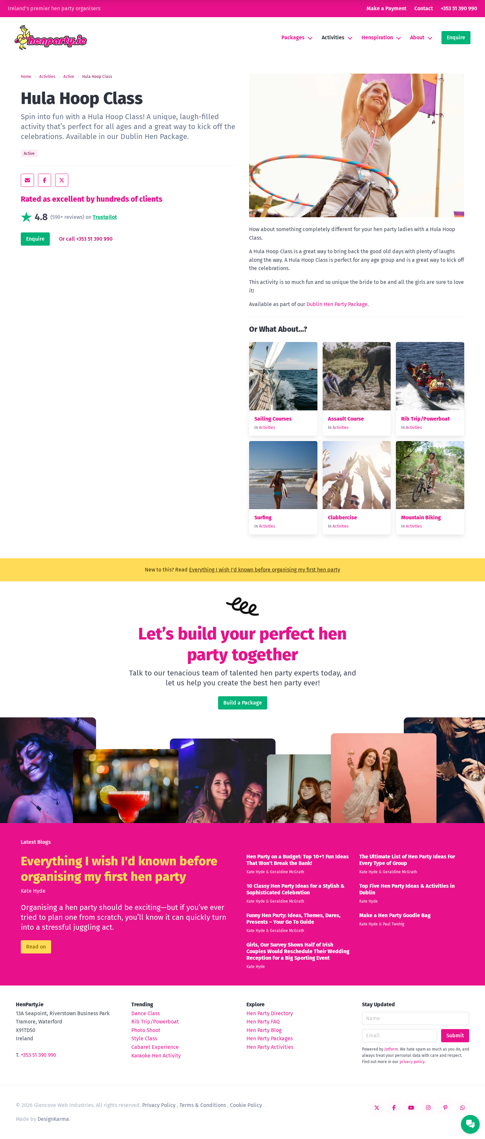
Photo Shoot (145, 1030)
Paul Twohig (393, 924)
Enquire (456, 37)
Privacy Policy (159, 1105)
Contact (423, 8)
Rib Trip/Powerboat (425, 419)
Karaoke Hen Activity (156, 1056)
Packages (293, 37)
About (417, 37)
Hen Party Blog (263, 1030)
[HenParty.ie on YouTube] (411, 1107)
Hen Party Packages (269, 1038)
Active (68, 76)
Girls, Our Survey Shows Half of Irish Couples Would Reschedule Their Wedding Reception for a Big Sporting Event (297, 951)
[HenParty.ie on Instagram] (428, 1107)
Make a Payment (386, 8)
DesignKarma (53, 1119)
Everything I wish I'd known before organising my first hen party (264, 570)
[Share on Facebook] (44, 180)
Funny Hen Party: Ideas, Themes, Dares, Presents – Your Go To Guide (293, 918)
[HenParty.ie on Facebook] (394, 1107)
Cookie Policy (246, 1105)
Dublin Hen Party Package (337, 304)
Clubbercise (342, 517)
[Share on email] (27, 180)
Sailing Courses (273, 419)
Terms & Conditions (202, 1105)
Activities (333, 37)
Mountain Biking (421, 517)
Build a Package (242, 703)
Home (26, 76)
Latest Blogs (36, 842)
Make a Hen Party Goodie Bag (395, 915)
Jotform (391, 1049)
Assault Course (346, 419)
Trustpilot (105, 217)
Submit (455, 1035)
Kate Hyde (33, 891)
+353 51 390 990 (459, 8)
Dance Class (145, 1013)
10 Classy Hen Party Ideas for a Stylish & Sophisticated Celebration (295, 889)
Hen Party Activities (269, 1047)
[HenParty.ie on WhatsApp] (462, 1107)
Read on (36, 947)
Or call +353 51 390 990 (86, 239)
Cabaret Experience (155, 1047)
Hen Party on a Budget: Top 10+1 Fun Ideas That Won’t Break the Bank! (297, 859)
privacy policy (412, 1061)
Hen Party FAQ (263, 1021)
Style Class (144, 1038)
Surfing (263, 517)
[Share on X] (61, 180)
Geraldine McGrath (287, 872)
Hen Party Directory (269, 1013)
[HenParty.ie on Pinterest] (445, 1107)
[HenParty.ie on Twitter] (376, 1107)
